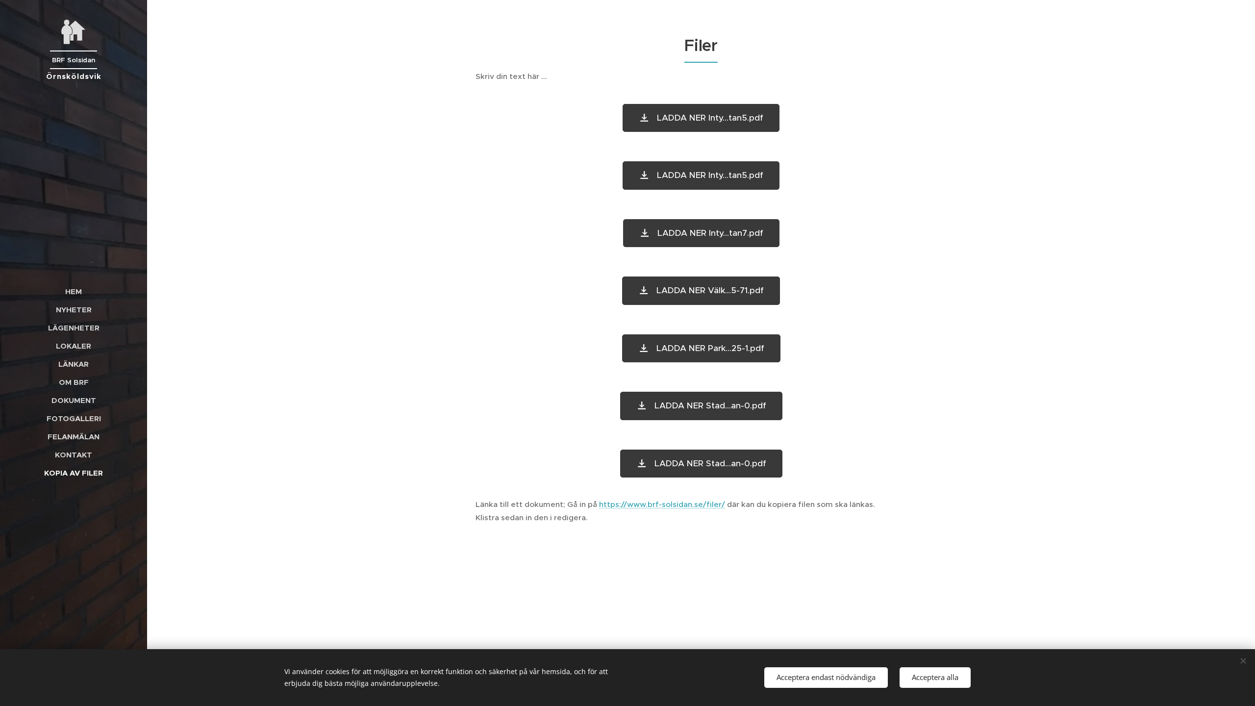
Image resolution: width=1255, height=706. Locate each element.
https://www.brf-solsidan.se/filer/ (662, 504)
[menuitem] (73, 291)
